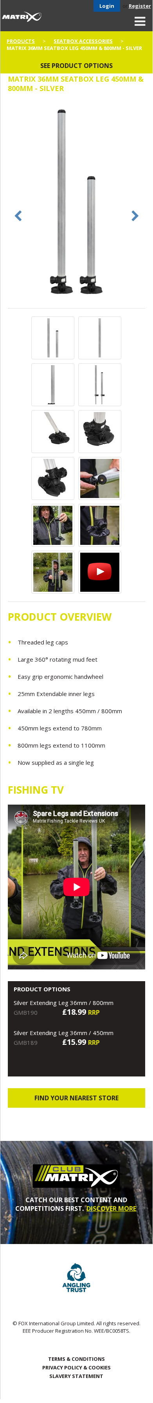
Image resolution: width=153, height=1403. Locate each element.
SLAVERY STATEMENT (76, 1376)
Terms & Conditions (76, 1358)
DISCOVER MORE (111, 1208)
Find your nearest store (76, 1098)
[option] (76, 204)
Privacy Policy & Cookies (76, 1367)
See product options (76, 65)
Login (106, 5)
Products (21, 41)
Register (140, 5)
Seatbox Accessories (83, 41)
